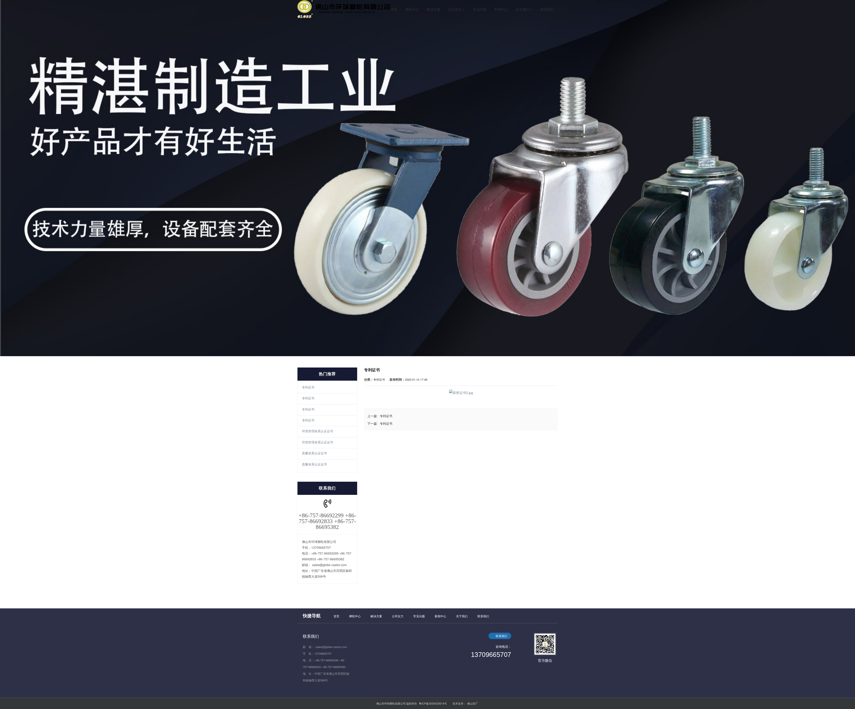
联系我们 (547, 9)
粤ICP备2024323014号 (433, 703)
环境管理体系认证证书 (317, 431)
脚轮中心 (412, 9)
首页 (394, 9)
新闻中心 (501, 9)
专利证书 (308, 387)
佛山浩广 (472, 703)
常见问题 (479, 9)
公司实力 (455, 9)
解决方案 (433, 9)
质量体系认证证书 (314, 453)
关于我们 (522, 9)
